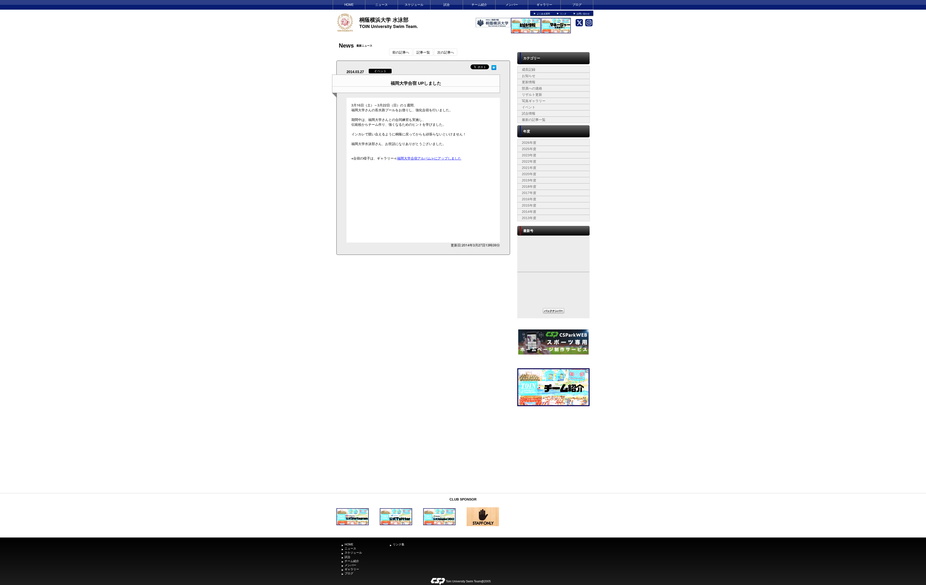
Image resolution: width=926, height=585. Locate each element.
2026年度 (529, 143)
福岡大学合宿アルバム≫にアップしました (429, 158)
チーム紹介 (479, 5)
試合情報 (528, 113)
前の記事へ (400, 52)
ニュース (381, 5)
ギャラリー (544, 5)
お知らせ (528, 76)
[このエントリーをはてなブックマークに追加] (493, 66)
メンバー (511, 5)
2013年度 (529, 218)
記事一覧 (423, 52)
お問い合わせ (583, 14)
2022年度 (529, 161)
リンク (563, 14)
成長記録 (528, 69)
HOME (349, 5)
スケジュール (414, 5)
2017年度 (529, 193)
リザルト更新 (532, 95)
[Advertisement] (553, 455)
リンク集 (398, 544)
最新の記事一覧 (533, 120)
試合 (446, 5)
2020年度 (529, 174)
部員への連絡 (532, 88)
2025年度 (529, 149)
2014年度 (529, 212)
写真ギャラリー (533, 101)
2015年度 (529, 205)
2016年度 (529, 199)
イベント (528, 107)
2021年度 (529, 168)
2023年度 (529, 155)
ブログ (577, 5)
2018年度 (529, 186)
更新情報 (528, 82)
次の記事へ (445, 52)
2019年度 (529, 180)
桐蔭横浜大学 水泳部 (384, 19)
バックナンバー (553, 311)
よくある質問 (543, 14)
